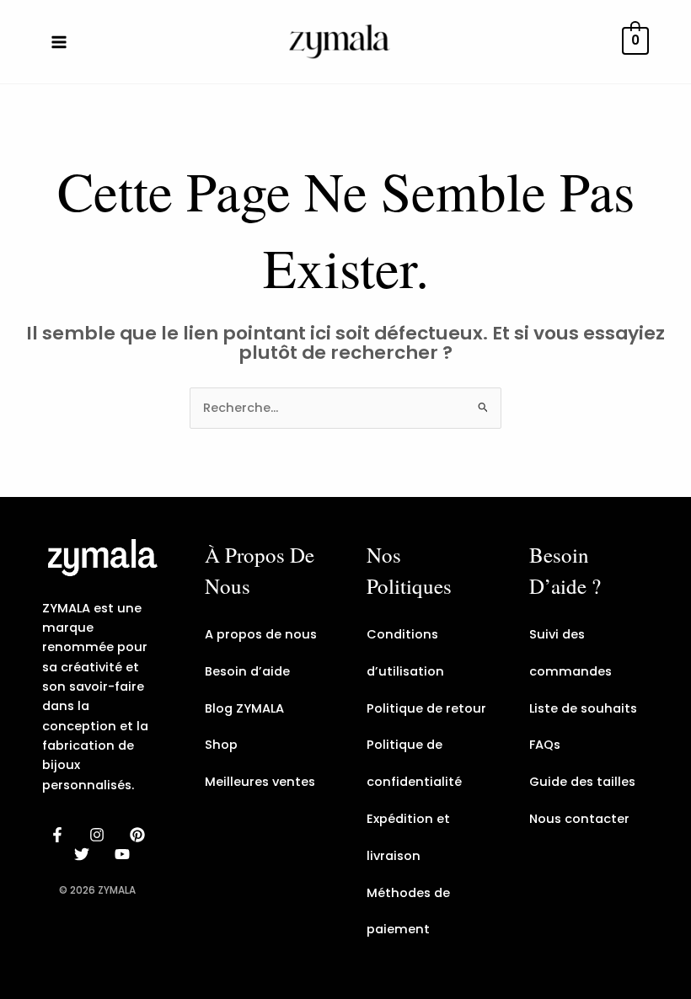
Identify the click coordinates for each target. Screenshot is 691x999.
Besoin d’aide (247, 671)
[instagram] (99, 834)
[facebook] (60, 834)
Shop (221, 744)
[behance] (140, 834)
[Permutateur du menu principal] (59, 41)
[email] (125, 854)
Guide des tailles (582, 781)
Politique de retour (426, 708)
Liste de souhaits (583, 708)
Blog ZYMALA (244, 708)
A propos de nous (261, 634)
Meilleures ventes (260, 781)
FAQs (544, 744)
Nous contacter (579, 818)
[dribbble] (85, 854)
